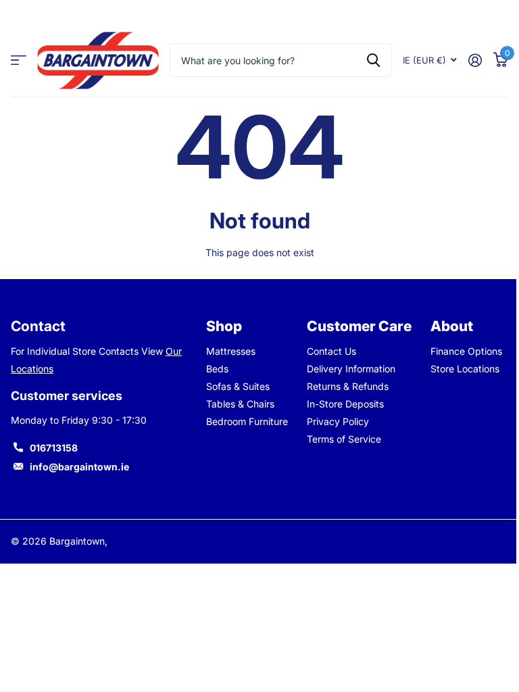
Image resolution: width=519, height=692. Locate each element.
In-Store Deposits (345, 404)
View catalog (18, 60)
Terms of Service (344, 439)
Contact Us (331, 351)
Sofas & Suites (238, 386)
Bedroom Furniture (247, 421)
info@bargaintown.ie (79, 466)
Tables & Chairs (240, 404)
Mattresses (230, 351)
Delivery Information (351, 368)
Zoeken (373, 60)
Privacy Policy (338, 421)
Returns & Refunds (348, 386)
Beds (217, 368)
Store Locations (464, 368)
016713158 (54, 447)
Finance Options (466, 351)
